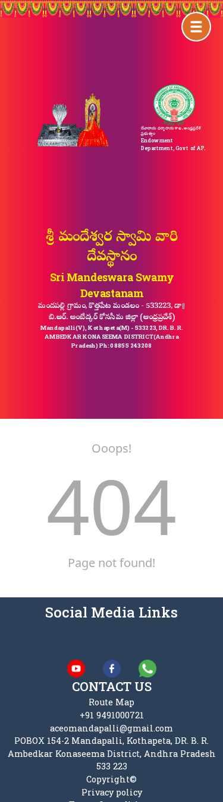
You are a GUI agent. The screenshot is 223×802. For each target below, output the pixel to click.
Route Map (111, 702)
